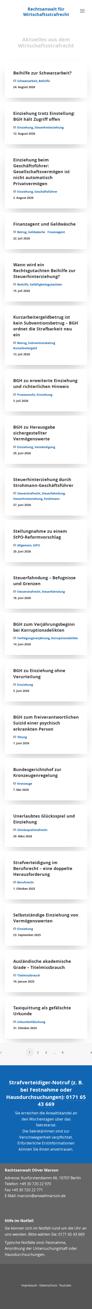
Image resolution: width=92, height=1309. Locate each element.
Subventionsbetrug (41, 343)
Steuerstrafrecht (28, 493)
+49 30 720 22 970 (35, 1183)
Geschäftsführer (45, 192)
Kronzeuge (24, 784)
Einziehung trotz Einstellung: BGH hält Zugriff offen (44, 116)
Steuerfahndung (53, 493)
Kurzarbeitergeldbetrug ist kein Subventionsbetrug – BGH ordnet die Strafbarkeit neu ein (45, 326)
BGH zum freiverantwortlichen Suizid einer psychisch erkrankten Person (46, 723)
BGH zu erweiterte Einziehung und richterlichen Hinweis (45, 383)
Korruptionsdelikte (64, 638)
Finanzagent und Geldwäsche (44, 224)
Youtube (65, 1285)
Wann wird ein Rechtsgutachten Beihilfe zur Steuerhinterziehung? (44, 270)
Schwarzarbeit (27, 81)
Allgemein (24, 545)
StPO (36, 545)
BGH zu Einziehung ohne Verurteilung (39, 673)
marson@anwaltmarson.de (41, 1195)
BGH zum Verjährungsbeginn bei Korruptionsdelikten (44, 627)
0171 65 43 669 (71, 1234)
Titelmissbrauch (28, 975)
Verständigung (44, 447)
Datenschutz (48, 1285)
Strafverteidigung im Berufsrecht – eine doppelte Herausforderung (42, 868)
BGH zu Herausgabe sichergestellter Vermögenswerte (34, 433)
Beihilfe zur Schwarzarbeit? (42, 73)
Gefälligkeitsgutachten (46, 284)
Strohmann (52, 499)
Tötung (22, 737)
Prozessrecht (26, 395)
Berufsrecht (25, 882)
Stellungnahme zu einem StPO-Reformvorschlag (40, 534)
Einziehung (25, 127)
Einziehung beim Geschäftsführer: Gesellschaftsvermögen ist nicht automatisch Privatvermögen (41, 172)
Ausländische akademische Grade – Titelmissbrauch (42, 964)
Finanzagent (56, 232)
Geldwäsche (36, 232)
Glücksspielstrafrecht (32, 830)
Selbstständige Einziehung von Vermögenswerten (45, 918)
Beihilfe (44, 81)
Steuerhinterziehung (49, 127)
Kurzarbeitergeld (25, 348)
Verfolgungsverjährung (33, 638)
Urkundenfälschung (31, 1022)
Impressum (29, 1285)
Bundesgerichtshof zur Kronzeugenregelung (37, 772)
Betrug (22, 232)
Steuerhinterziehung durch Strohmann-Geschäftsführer (43, 482)
